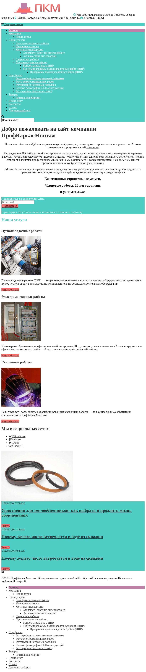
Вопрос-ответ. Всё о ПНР (38, 65)
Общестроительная (13, 502)
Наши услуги (17, 39)
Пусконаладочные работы (31, 62)
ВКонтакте (18, 436)
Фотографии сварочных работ (34, 91)
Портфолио (15, 75)
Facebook (15, 439)
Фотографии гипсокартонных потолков (40, 78)
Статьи (13, 107)
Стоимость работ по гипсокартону (44, 52)
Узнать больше (10, 289)
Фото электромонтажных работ (35, 81)
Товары (13, 94)
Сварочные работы (27, 59)
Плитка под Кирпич (28, 97)
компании (93, 147)
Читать (5, 525)
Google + (17, 445)
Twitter (15, 442)
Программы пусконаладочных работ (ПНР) (56, 71)
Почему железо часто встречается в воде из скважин (52, 536)
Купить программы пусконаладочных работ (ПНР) (54, 68)
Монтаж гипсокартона (29, 49)
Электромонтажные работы (32, 43)
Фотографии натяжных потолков (36, 84)
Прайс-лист (16, 100)
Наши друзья (23, 36)
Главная (13, 30)
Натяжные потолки (27, 46)
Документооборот (19, 110)
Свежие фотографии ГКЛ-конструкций (40, 87)
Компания (15, 33)
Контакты (14, 103)
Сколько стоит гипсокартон (39, 55)
